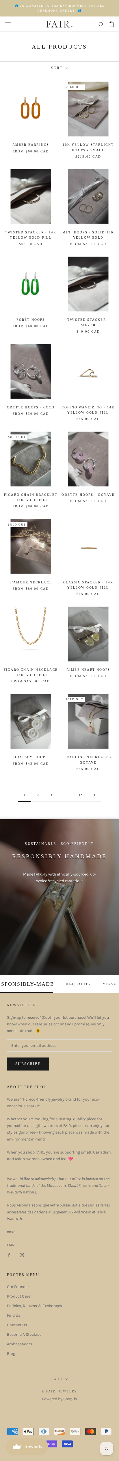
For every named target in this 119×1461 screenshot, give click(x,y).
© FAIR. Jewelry (59, 1391)
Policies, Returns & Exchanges (34, 1305)
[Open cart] (111, 24)
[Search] (101, 24)
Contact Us (17, 1324)
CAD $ (57, 1379)
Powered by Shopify (59, 1398)
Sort (57, 68)
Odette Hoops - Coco (31, 407)
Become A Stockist (24, 1334)
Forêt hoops (30, 319)
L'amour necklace (31, 582)
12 (80, 795)
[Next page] (94, 795)
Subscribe (28, 1064)
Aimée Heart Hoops (88, 669)
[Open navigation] (8, 24)
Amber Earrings (30, 144)
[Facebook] (9, 1255)
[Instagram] (22, 1255)
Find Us (13, 1315)
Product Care (18, 1296)
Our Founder (18, 1286)
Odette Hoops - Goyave (88, 494)
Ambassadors (19, 1344)
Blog (11, 1353)
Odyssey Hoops (31, 757)
